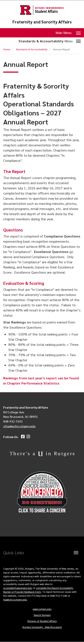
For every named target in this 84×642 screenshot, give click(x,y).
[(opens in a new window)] (42, 492)
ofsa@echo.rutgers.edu (19, 426)
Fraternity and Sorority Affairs (42, 22)
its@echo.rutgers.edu (15, 599)
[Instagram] (27, 437)
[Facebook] (22, 437)
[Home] (42, 10)
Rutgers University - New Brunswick (42, 627)
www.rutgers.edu (42, 609)
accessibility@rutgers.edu (17, 588)
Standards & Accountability (31, 49)
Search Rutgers (42, 615)
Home (6, 49)
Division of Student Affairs (42, 621)
